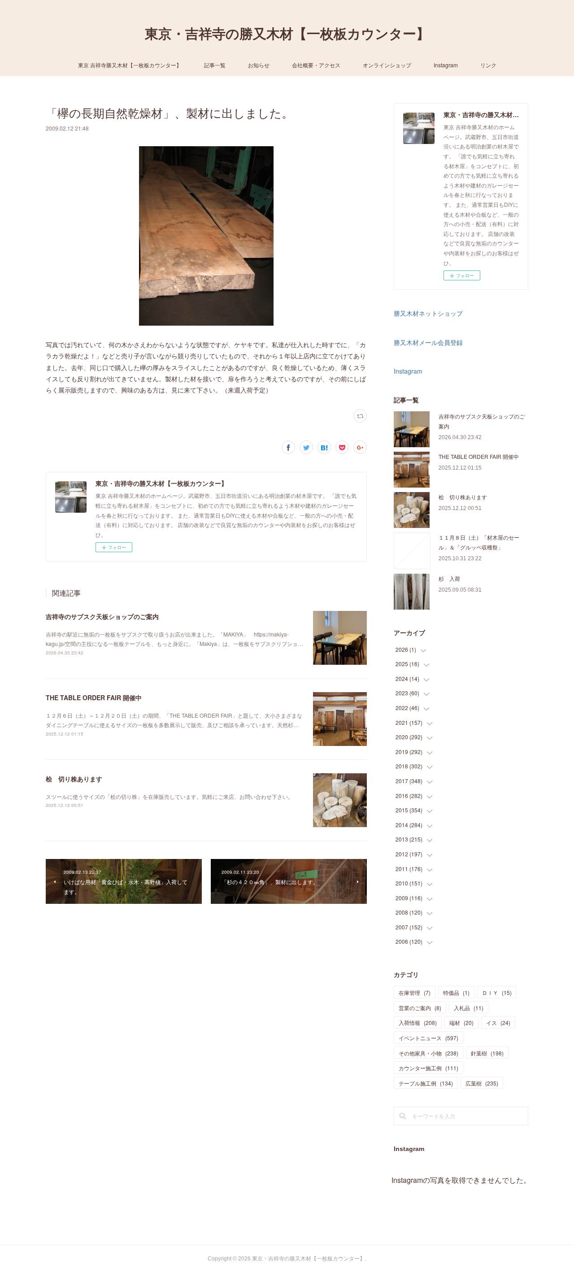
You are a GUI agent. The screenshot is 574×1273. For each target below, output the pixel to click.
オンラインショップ (387, 65)
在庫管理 (414, 992)
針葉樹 (487, 1053)
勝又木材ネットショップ (428, 313)
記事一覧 (215, 65)
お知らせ (259, 65)
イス (498, 1022)
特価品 (456, 992)
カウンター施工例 (428, 1068)
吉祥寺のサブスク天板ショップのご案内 (102, 616)
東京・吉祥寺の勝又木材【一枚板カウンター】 (287, 33)
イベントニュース (428, 1038)
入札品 (468, 1007)
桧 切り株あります (74, 778)
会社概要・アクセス (316, 65)
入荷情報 (418, 1022)
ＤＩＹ (497, 992)
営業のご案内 (420, 1007)
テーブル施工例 (426, 1083)
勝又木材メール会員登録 (428, 342)
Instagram (446, 65)
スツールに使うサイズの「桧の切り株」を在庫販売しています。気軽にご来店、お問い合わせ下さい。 (169, 796)
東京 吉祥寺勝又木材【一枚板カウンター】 (130, 65)
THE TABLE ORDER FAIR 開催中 (94, 697)
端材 (461, 1022)
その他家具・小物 (428, 1053)
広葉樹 (481, 1083)
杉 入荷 (449, 578)
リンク (488, 65)
